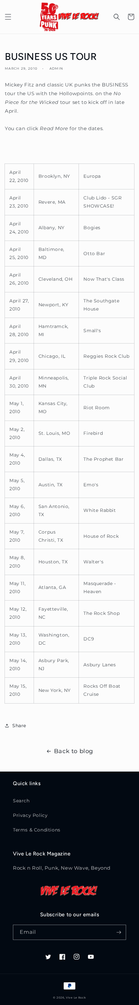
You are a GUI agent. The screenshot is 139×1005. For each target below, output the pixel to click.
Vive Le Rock (76, 997)
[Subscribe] (119, 932)
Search (21, 801)
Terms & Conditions (36, 830)
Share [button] (19, 725)
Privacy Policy (30, 815)
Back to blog (73, 751)
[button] (8, 17)
